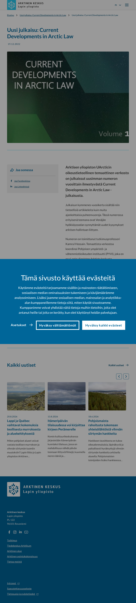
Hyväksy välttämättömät (57, 325)
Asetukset (18, 325)
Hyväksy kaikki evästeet (103, 325)
